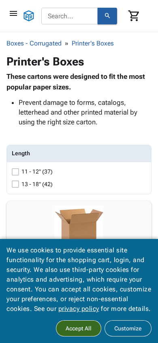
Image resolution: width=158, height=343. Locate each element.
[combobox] (69, 16)
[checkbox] (15, 172)
